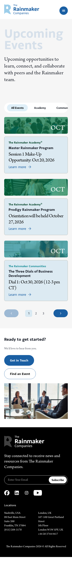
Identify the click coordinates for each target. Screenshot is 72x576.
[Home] (21, 9)
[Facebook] (7, 493)
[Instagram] (26, 493)
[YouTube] (38, 493)
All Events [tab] (17, 108)
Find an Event (20, 374)
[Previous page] (11, 313)
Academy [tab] (40, 108)
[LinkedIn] (17, 493)
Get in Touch (19, 360)
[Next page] (60, 313)
